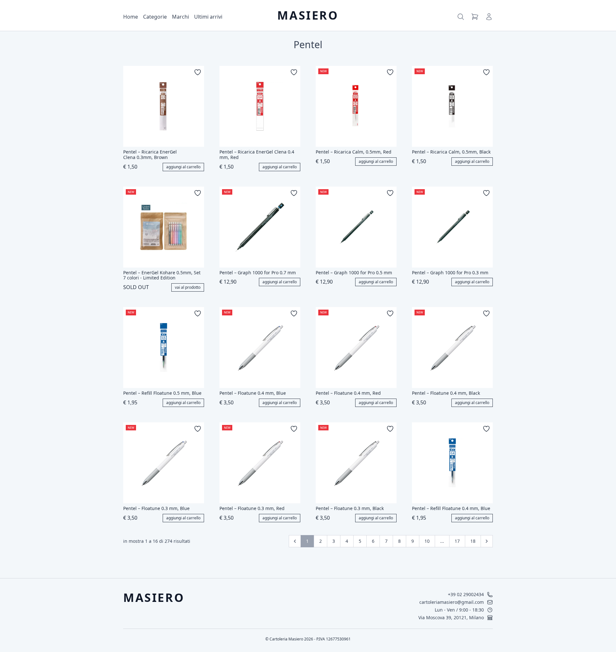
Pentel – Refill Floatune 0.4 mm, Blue (451, 508)
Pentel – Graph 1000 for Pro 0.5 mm (354, 273)
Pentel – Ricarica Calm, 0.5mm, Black (451, 152)
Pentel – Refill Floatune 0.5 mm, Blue (162, 393)
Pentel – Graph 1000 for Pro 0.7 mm (257, 273)
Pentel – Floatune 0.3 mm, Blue (156, 508)
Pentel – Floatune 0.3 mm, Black (350, 508)
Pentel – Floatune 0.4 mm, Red (348, 393)
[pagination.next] (487, 541)
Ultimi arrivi (208, 16)
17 (457, 541)
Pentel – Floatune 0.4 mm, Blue (252, 393)
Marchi (180, 16)
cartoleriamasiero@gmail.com (451, 602)
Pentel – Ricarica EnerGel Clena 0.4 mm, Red (256, 154)
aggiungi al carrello (183, 167)
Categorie (155, 16)
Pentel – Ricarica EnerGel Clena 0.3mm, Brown (150, 154)
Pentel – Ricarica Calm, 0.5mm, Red (353, 152)
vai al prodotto (188, 287)
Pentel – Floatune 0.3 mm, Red (252, 508)
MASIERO (307, 15)
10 (427, 541)
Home (130, 16)
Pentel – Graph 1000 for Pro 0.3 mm (450, 273)
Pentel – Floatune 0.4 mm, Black (446, 393)
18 (472, 541)
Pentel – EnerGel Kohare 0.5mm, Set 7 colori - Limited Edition (162, 275)
